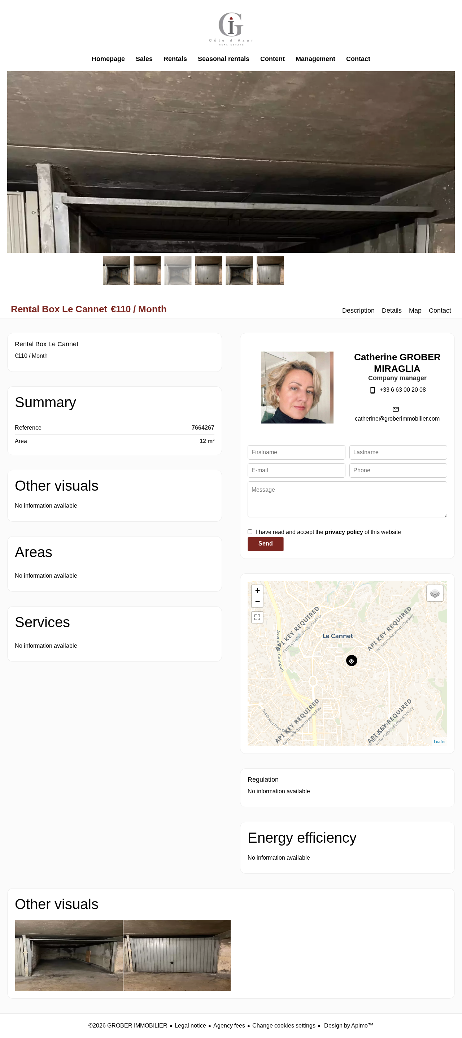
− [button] (257, 601)
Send (265, 543)
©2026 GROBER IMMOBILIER (127, 1025)
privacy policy (344, 532)
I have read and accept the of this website (328, 532)
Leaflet (439, 741)
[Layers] (435, 593)
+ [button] (257, 590)
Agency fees (229, 1025)
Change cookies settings (283, 1025)
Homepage (231, 29)
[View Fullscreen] (257, 617)
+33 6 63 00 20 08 (403, 390)
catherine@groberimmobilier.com (397, 419)
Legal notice (190, 1025)
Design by (348, 1025)
